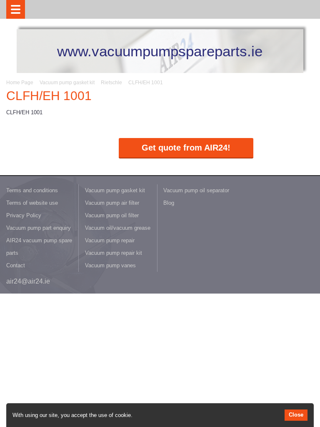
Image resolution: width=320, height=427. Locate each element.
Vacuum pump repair (110, 240)
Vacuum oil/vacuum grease (117, 228)
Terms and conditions (32, 190)
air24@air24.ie (28, 281)
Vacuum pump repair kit (113, 253)
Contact (15, 265)
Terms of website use (32, 203)
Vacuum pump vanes (110, 265)
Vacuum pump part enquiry (38, 228)
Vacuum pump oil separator (196, 190)
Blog (168, 203)
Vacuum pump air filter (112, 203)
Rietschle (111, 82)
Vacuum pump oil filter (112, 215)
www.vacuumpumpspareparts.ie (159, 51)
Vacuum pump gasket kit (67, 82)
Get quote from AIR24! (186, 147)
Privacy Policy (23, 215)
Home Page (19, 82)
